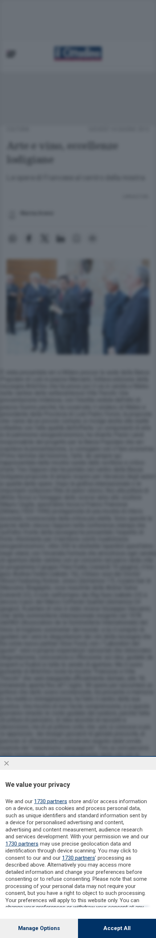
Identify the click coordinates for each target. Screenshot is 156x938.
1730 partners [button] (50, 801)
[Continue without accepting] (6, 763)
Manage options (39, 928)
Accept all (117, 928)
